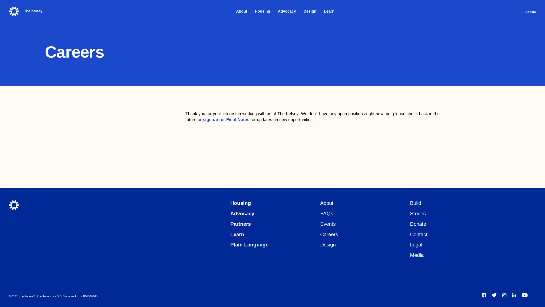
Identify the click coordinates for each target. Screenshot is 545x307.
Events (328, 224)
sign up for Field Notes (226, 119)
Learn (329, 11)
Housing (262, 11)
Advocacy (287, 11)
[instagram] (504, 295)
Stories (418, 213)
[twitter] (494, 295)
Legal (416, 245)
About (241, 11)
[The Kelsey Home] (14, 205)
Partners (240, 224)
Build (415, 203)
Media (417, 255)
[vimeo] (525, 295)
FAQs (326, 213)
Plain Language (249, 245)
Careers (329, 234)
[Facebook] (484, 295)
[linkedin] (514, 295)
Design (310, 11)
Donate (530, 11)
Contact (418, 234)
